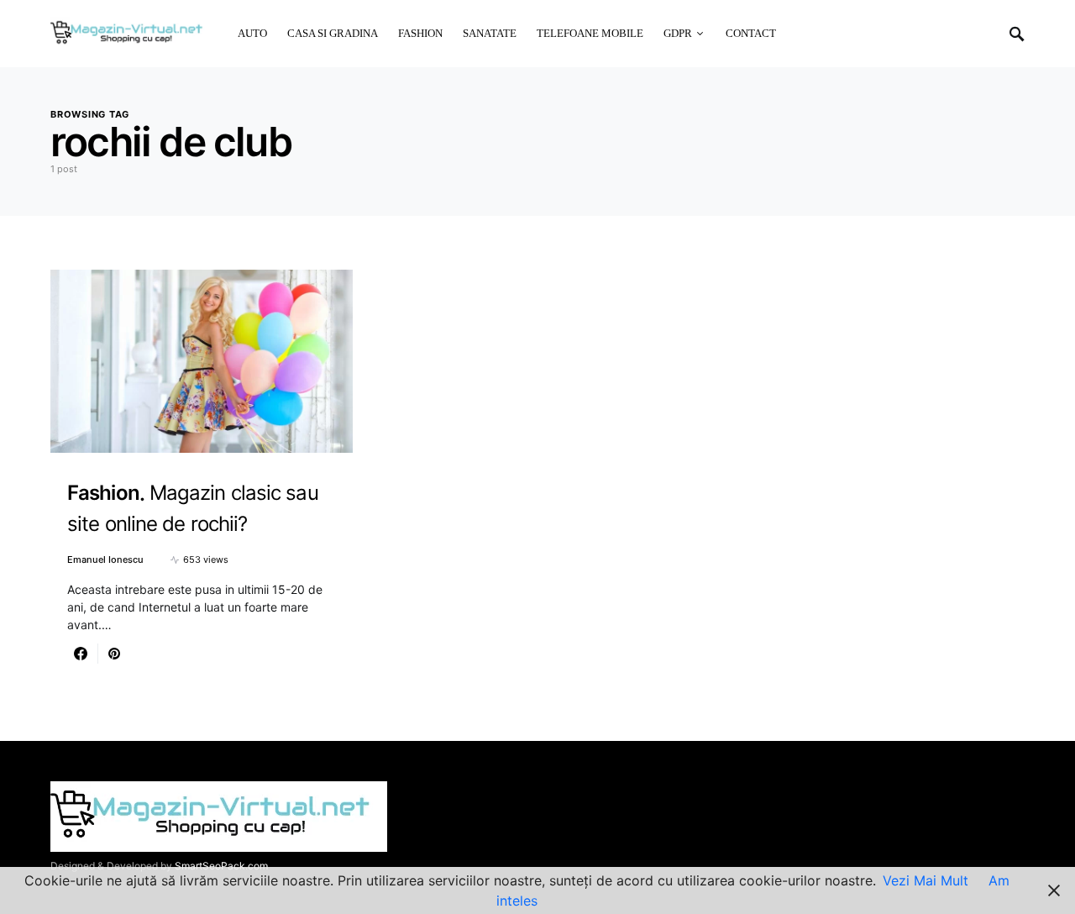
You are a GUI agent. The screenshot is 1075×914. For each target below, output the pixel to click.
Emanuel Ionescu (105, 559)
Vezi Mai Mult (925, 880)
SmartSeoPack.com (221, 865)
